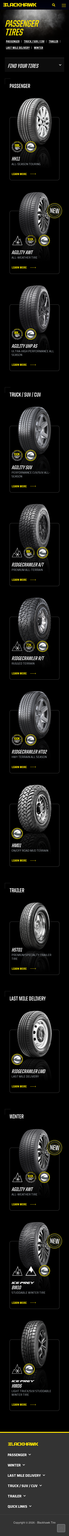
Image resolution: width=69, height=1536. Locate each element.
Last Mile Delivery (18, 47)
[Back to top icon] (61, 1528)
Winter (38, 47)
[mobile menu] (64, 5)
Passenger (13, 41)
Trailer (53, 41)
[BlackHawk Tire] (20, 5)
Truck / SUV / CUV (34, 41)
